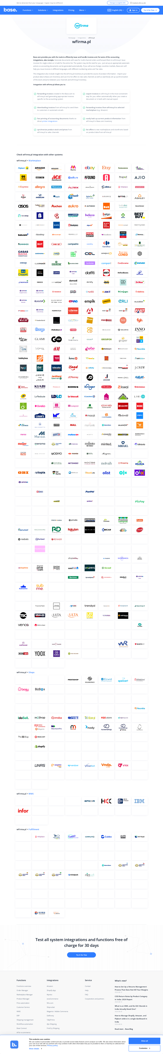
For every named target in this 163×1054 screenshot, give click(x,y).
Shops (31, 672)
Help (86, 990)
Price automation (23, 1003)
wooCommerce (52, 999)
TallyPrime (51, 1020)
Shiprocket (51, 1007)
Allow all (144, 1041)
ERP (18, 1015)
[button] (115, 10)
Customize (143, 1048)
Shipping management (25, 1020)
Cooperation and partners (94, 999)
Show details (34, 1049)
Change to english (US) (118, 3)
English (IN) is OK (139, 3)
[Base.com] (10, 10)
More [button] (81, 10)
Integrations (58, 10)
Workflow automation (25, 1024)
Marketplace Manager (25, 994)
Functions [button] (27, 10)
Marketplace (35, 160)
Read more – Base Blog (124, 1029)
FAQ (86, 994)
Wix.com (50, 1003)
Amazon (50, 986)
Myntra (49, 994)
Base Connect (22, 1028)
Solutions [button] (42, 10)
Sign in (134, 10)
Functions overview (24, 986)
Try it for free (149, 10)
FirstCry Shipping (53, 1028)
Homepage (72, 38)
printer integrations (49, 121)
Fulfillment (34, 829)
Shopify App (51, 990)
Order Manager (22, 990)
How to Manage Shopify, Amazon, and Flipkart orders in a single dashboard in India (131, 1018)
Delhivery (50, 1015)
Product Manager (23, 999)
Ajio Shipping (51, 1024)
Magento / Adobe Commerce (57, 1011)
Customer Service (23, 1007)
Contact (88, 986)
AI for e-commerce (23, 1032)
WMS (31, 793)
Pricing (71, 10)
